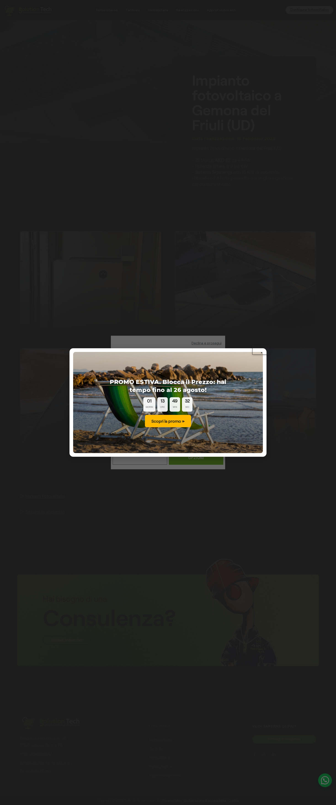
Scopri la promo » (168, 421)
